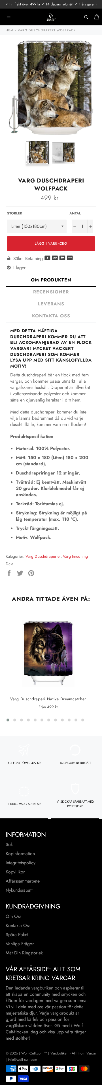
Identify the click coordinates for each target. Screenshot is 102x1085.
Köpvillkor (15, 872)
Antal (75, 213)
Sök (9, 844)
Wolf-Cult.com (32, 1053)
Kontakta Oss (18, 925)
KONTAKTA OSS (51, 316)
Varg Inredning (75, 556)
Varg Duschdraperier (43, 556)
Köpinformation (20, 853)
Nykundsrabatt (19, 890)
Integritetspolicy (20, 862)
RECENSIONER (51, 292)
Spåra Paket (17, 934)
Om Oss (13, 916)
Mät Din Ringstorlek (24, 953)
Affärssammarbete (23, 881)
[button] (8, 720)
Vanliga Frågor (20, 943)
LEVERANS (51, 304)
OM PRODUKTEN (51, 280)
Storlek (14, 213)
